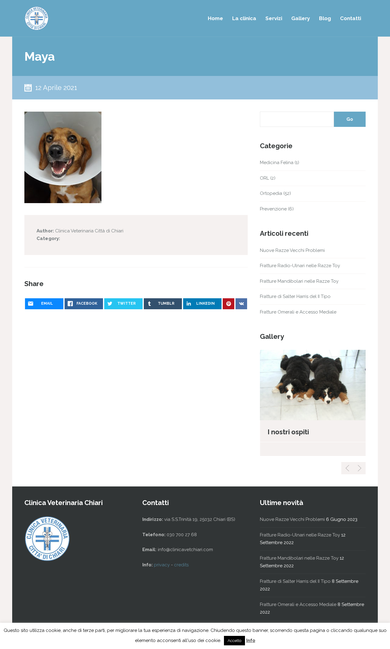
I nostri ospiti (288, 432)
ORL (264, 178)
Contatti (350, 18)
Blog (325, 18)
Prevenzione (273, 209)
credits (181, 565)
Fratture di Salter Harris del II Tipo (295, 296)
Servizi (273, 18)
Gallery (300, 18)
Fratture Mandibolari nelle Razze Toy (299, 281)
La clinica (244, 18)
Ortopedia (271, 193)
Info (250, 640)
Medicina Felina (276, 162)
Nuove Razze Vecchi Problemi (292, 250)
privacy (162, 565)
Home (215, 18)
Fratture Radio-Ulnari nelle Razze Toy (300, 265)
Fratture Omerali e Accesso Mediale (298, 312)
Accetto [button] (234, 640)
